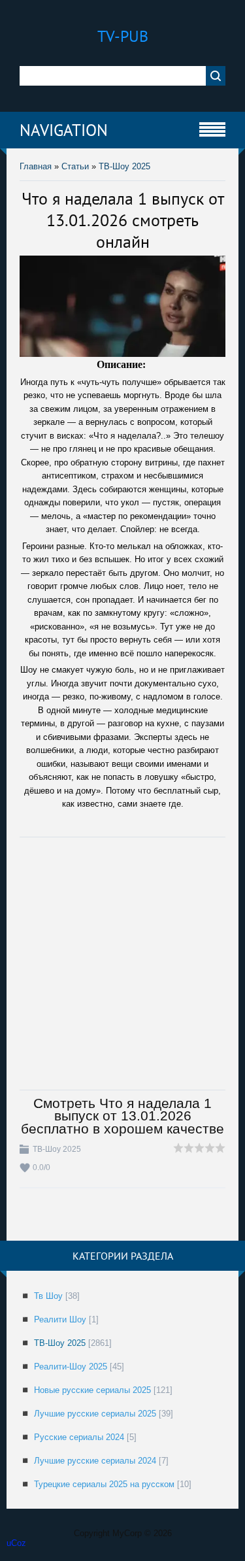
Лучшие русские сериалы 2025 (95, 1413)
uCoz (16, 1543)
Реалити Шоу (60, 1319)
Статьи (75, 166)
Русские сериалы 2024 (79, 1437)
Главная (36, 166)
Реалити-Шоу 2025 (70, 1366)
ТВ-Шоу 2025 (124, 166)
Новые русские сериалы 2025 (92, 1390)
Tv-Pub (122, 36)
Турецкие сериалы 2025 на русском (104, 1484)
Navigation (64, 130)
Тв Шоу (48, 1296)
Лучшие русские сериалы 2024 (95, 1461)
